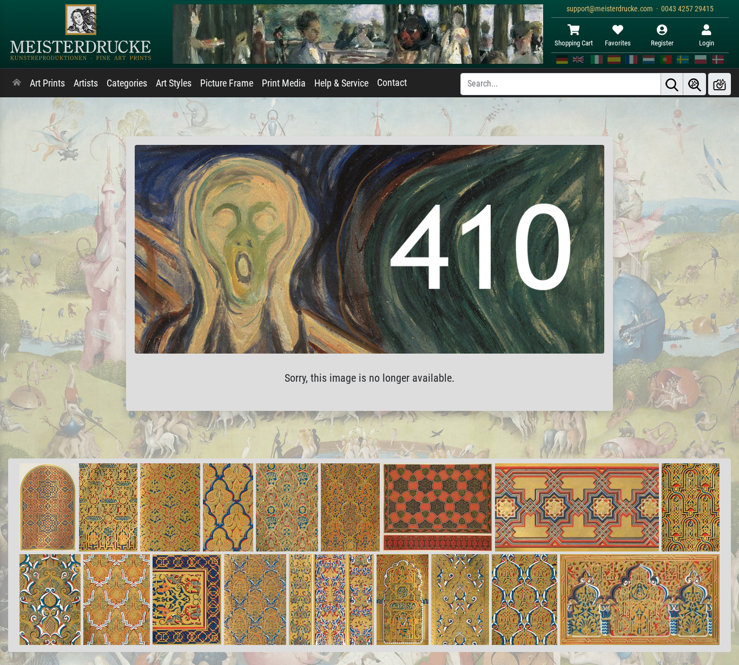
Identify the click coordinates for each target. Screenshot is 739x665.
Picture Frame (226, 83)
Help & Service (341, 83)
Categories (127, 83)
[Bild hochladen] (719, 84)
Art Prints (47, 83)
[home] (16, 83)
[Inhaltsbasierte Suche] (694, 84)
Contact (392, 82)
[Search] (672, 84)
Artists (86, 83)
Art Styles (174, 83)
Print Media (284, 83)
